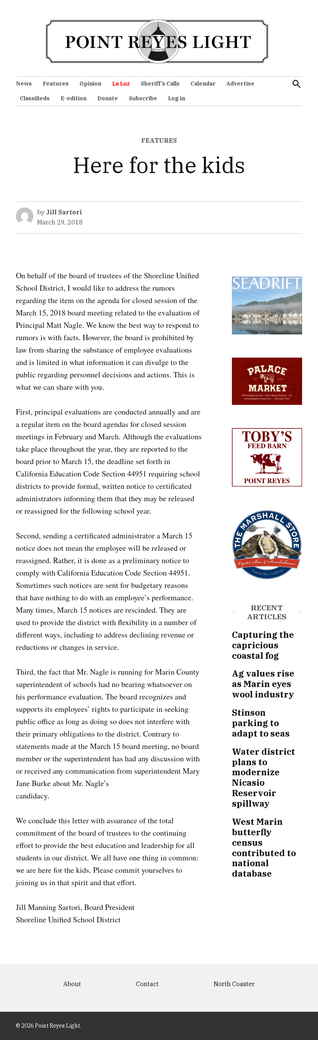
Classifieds (35, 98)
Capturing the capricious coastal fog (263, 645)
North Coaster (234, 984)
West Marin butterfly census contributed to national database (264, 847)
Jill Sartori (64, 212)
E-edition (73, 98)
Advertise (240, 83)
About (72, 984)
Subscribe (143, 98)
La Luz (121, 83)
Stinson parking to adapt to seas (261, 723)
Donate (107, 98)
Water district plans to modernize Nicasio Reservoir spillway (263, 777)
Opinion (90, 83)
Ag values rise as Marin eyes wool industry (263, 684)
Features (56, 83)
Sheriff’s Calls (160, 83)
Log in (176, 98)
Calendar (203, 83)
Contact (147, 984)
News (24, 83)
